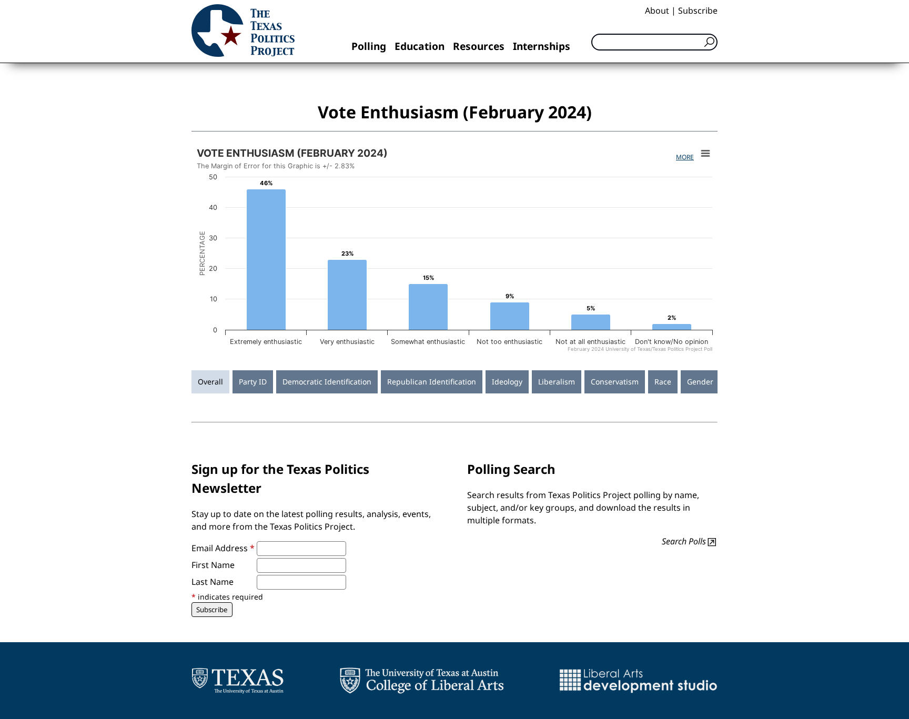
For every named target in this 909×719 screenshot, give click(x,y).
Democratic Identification (326, 382)
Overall (210, 382)
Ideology (507, 382)
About (657, 10)
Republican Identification (431, 382)
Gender (700, 382)
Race (662, 382)
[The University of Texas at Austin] (237, 680)
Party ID (253, 382)
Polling (368, 46)
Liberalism (556, 382)
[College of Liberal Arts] (421, 680)
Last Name (212, 582)
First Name (213, 565)
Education (420, 46)
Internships (541, 46)
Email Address (223, 548)
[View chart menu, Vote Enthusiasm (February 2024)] (705, 153)
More (685, 157)
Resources (478, 46)
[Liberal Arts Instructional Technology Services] (638, 680)
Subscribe (698, 10)
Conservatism (615, 382)
